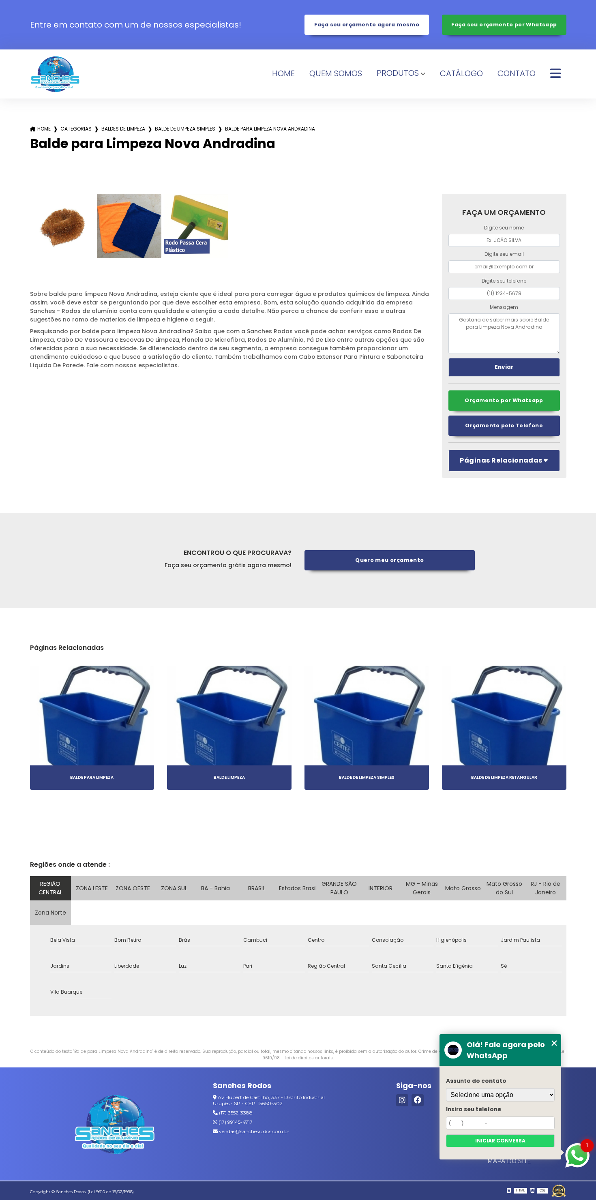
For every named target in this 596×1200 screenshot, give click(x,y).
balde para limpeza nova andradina (270, 128)
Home (283, 73)
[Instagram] (402, 1100)
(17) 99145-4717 (235, 1122)
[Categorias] (555, 74)
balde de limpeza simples (185, 128)
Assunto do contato (476, 1081)
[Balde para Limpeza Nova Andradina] (62, 226)
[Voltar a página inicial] (55, 74)
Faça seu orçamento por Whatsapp (504, 24)
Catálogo (461, 73)
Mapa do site (509, 1161)
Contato (516, 73)
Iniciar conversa (500, 1140)
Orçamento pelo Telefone (504, 425)
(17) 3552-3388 (235, 1113)
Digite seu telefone (504, 280)
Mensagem (504, 307)
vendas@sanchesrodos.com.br (253, 1131)
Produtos (398, 73)
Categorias (76, 128)
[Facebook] (418, 1100)
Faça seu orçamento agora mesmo (366, 24)
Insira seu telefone (473, 1109)
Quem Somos (335, 73)
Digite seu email (504, 254)
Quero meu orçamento (389, 560)
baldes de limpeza (123, 128)
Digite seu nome (504, 227)
